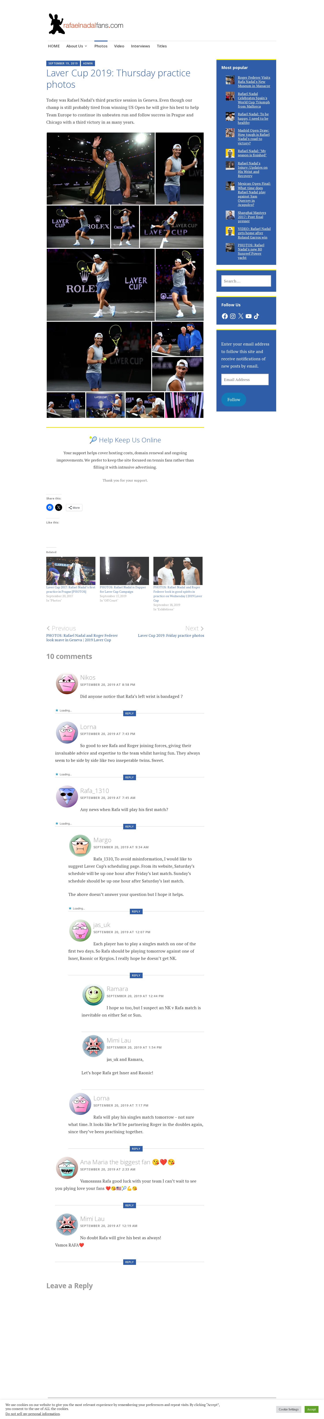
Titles (162, 46)
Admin (88, 63)
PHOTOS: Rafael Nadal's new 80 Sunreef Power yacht (251, 251)
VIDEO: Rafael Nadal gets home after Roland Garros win (254, 232)
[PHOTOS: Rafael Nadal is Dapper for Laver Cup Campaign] (124, 571)
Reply (129, 713)
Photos (101, 46)
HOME (54, 46)
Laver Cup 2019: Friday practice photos (171, 631)
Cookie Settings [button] (289, 1409)
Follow (233, 399)
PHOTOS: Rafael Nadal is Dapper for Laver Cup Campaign (123, 589)
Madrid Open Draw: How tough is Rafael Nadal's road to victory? (254, 137)
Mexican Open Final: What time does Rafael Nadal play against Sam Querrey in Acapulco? (254, 194)
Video (119, 46)
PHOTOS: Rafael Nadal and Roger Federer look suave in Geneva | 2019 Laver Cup (82, 633)
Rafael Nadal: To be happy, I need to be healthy (253, 118)
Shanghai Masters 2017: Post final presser (252, 216)
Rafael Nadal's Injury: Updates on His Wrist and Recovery (253, 169)
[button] (100, 168)
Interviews (140, 46)
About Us (74, 46)
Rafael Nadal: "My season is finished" (252, 152)
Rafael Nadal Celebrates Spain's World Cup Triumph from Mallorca (254, 100)
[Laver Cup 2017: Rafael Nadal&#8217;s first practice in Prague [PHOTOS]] (70, 571)
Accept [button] (311, 1409)
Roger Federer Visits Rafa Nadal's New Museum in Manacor (254, 81)
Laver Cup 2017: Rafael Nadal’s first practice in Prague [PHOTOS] (70, 589)
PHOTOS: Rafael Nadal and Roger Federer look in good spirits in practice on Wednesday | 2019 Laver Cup (177, 593)
